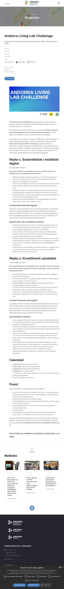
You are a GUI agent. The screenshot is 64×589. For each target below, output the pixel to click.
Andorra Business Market (36, 406)
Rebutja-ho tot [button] (33, 585)
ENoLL (54, 124)
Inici (29, 14)
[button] (46, 585)
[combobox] (60, 567)
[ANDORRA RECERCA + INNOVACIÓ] (15, 522)
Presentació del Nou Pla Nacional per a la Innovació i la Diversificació (51, 481)
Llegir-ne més (53, 573)
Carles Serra (32, 62)
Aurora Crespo (21, 62)
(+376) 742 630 (10, 559)
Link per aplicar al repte (17, 167)
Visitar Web (9, 78)
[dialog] (32, 577)
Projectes (34, 14)
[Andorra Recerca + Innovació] (32, 3)
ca (8, 4)
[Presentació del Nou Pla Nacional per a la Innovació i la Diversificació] (51, 465)
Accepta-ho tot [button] (19, 585)
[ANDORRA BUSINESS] (15, 530)
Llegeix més (11, 498)
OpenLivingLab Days (42, 392)
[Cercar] (5, 4)
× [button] (62, 567)
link (55, 433)
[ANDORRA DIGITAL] (15, 537)
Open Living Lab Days (45, 373)
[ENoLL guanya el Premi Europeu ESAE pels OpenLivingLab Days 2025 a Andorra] (32, 465)
